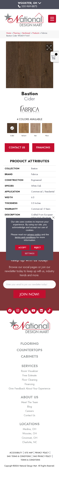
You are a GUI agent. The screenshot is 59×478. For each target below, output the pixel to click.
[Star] (35, 128)
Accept (22, 247)
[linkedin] (41, 310)
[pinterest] (25, 310)
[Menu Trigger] (52, 19)
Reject (37, 247)
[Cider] (12, 128)
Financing (43, 147)
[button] (29, 294)
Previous (4, 128)
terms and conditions (25, 237)
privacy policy (34, 234)
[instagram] (18, 310)
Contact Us (17, 147)
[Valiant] (24, 128)
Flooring (16, 33)
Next (54, 128)
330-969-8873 (29, 6)
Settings (29, 253)
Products (35, 33)
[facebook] (10, 310)
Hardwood (26, 33)
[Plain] (47, 128)
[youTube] (33, 310)
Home (8, 33)
